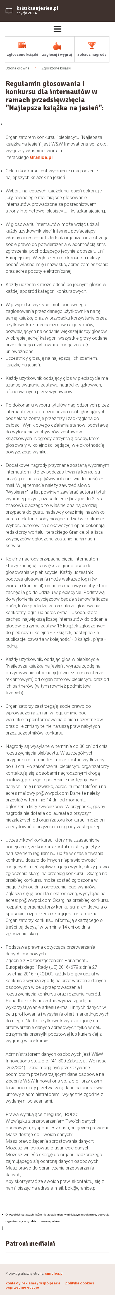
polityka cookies (79, 1283)
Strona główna (17, 68)
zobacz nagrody (91, 54)
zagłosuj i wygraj (57, 54)
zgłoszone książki (22, 54)
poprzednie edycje (22, 1287)
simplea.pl (54, 1273)
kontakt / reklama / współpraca (33, 1283)
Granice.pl (41, 157)
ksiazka (37, 10)
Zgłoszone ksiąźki (56, 68)
